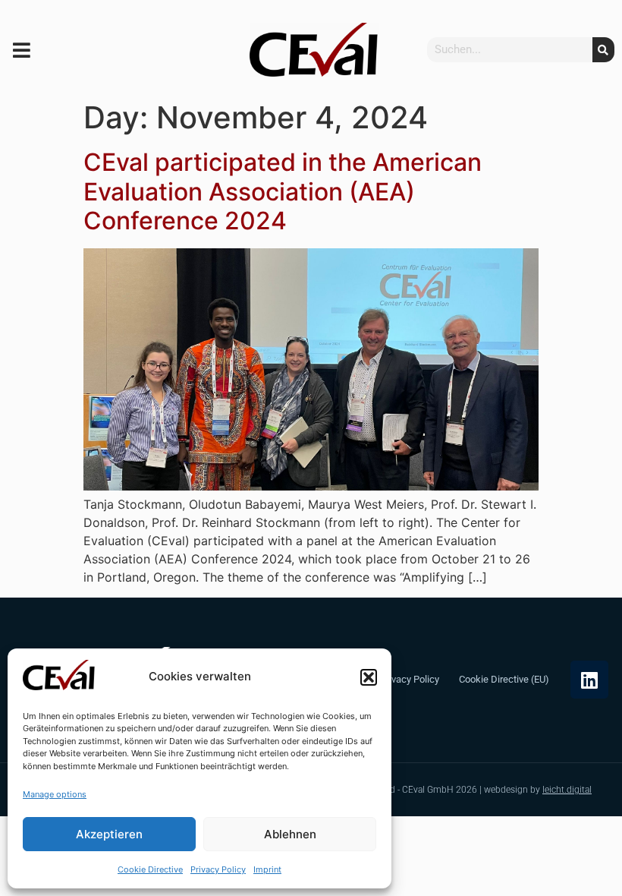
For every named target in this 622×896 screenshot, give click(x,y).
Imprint (267, 869)
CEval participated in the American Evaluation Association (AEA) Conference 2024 (282, 191)
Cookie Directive (150, 869)
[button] (368, 677)
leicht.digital (567, 789)
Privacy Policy (218, 869)
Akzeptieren (109, 834)
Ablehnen (290, 834)
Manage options (54, 794)
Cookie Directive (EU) (504, 679)
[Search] (603, 49)
